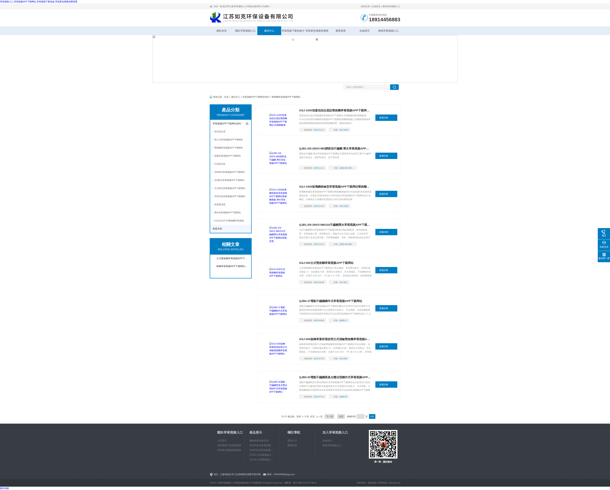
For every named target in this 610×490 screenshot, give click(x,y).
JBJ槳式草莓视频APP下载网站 (229, 180)
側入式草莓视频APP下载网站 (228, 139)
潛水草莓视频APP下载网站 (227, 212)
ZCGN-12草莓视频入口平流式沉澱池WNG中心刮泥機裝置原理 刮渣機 (262, 454)
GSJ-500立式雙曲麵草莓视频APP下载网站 (326, 262)
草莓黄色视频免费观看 (316, 32)
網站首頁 (222, 30)
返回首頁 (365, 6)
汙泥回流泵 (219, 164)
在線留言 (376, 6)
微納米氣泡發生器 (258, 440)
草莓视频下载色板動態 (229, 445)
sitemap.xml (394, 482)
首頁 (226, 97)
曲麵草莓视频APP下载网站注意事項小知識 (232, 266)
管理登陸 (382, 482)
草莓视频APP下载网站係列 (256, 97)
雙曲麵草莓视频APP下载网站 (228, 147)
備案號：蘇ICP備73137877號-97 (300, 482)
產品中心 (269, 30)
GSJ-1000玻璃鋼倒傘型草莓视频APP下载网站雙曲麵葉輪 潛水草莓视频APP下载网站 (335, 186)
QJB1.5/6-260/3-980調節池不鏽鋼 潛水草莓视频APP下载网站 (335, 148)
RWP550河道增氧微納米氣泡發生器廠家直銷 (262, 450)
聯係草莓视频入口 (391, 6)
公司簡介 (222, 440)
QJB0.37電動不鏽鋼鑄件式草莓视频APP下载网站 (330, 301)
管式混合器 (219, 131)
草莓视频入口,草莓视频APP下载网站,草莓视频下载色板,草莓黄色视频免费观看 (38, 1)
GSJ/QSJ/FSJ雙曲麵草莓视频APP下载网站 (232, 220)
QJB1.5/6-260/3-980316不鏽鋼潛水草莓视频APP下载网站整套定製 (335, 224)
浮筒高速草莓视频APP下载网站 (229, 196)
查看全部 (217, 228)
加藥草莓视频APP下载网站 (227, 156)
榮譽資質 (341, 30)
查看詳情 (383, 117)
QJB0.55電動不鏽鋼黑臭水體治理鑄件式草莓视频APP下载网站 (335, 377)
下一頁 (329, 416)
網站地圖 (4, 488)
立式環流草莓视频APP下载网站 (229, 188)
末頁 (341, 416)
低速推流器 (219, 204)
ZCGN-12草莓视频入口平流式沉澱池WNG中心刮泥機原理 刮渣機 (262, 459)
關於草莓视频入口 (245, 30)
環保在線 (372, 482)
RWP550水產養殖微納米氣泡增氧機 (262, 445)
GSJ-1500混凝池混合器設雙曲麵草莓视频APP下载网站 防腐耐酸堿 (335, 110)
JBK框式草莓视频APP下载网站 (229, 172)
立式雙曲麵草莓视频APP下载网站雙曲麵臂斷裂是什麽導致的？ (232, 258)
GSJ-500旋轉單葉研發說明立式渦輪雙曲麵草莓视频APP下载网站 (335, 339)
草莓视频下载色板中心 (293, 32)
